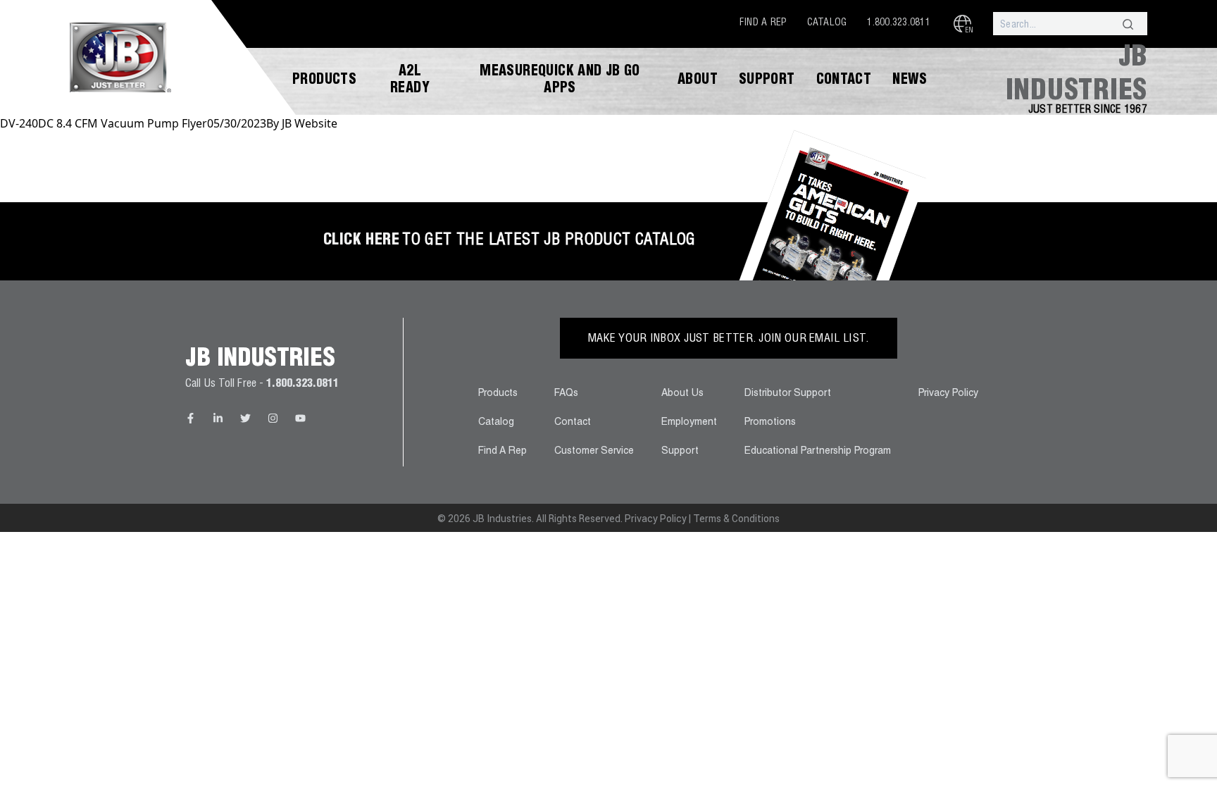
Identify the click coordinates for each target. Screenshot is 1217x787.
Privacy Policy (948, 394)
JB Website (309, 123)
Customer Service (594, 452)
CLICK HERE (361, 241)
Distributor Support (787, 394)
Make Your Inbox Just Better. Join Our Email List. (728, 339)
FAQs (566, 394)
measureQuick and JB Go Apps (559, 81)
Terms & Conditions (736, 518)
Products (324, 81)
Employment (689, 423)
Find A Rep (763, 23)
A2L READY (410, 81)
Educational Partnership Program (817, 452)
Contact (844, 81)
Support (767, 81)
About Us (682, 394)
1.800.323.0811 (898, 23)
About (698, 81)
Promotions (770, 423)
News (910, 81)
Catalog (827, 23)
